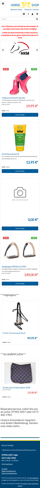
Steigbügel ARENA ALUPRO (14, 266)
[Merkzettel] (23, 14)
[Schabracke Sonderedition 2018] (20, 373)
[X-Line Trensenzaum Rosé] (20, 316)
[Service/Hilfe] (28, 14)
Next (37, 50)
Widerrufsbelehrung (9, 471)
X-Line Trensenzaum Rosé (14, 333)
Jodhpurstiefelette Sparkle (13, 98)
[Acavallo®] (20, 48)
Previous (3, 50)
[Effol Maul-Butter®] (20, 137)
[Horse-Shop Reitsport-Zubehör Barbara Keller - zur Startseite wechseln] (25, 6)
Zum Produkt (20, 115)
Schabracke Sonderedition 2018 (16, 387)
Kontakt (4, 469)
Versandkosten (34, 478)
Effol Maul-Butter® (10, 154)
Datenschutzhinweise (9, 473)
